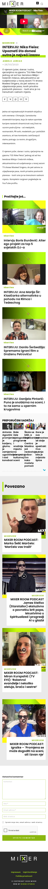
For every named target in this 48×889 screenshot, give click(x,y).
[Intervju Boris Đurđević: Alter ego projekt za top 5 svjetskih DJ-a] (24, 216)
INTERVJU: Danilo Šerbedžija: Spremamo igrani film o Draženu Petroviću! (24, 350)
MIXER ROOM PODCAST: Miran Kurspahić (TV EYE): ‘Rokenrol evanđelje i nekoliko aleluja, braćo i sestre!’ (21, 680)
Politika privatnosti (24, 876)
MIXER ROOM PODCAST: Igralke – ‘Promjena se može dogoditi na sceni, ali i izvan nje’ (26, 749)
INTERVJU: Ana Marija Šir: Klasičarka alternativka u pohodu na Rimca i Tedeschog (22, 297)
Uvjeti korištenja (30, 872)
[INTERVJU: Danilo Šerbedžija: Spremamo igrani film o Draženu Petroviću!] (24, 323)
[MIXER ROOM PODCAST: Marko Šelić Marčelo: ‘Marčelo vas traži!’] (24, 517)
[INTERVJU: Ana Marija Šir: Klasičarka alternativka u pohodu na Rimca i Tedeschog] (24, 268)
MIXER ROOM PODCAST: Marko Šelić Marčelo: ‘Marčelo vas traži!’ (21, 543)
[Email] (20, 99)
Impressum (16, 872)
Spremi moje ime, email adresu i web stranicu (23, 822)
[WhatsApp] (15, 99)
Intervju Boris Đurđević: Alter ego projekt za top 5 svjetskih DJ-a (25, 244)
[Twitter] (10, 99)
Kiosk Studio (28, 884)
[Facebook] (4, 99)
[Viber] (26, 99)
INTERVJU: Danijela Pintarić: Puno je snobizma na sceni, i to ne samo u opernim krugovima (24, 404)
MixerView (8, 43)
